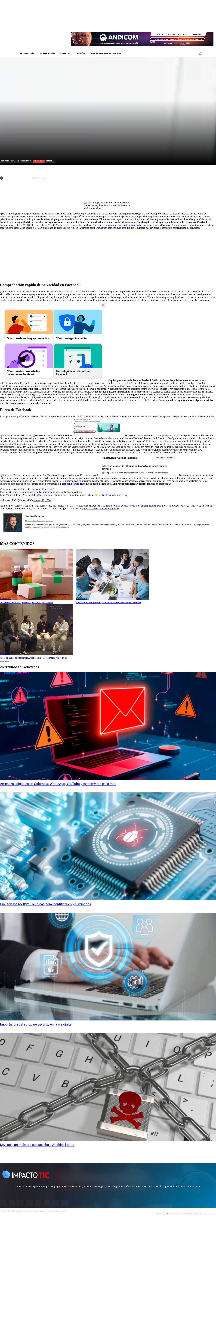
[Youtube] (181, 25)
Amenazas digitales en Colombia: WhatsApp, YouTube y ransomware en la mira (58, 784)
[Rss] (193, 25)
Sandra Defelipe (16, 177)
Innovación (39, 161)
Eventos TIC (6, 653)
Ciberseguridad (24, 161)
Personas (50, 161)
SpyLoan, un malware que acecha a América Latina (37, 1145)
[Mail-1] (189, 25)
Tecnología (81, 598)
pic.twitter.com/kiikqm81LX (113, 495)
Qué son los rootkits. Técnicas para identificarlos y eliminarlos (45, 904)
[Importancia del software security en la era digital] (108, 966)
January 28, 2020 (42, 500)
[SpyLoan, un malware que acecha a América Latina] (108, 1087)
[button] (200, 53)
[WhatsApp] (39, 193)
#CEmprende (45, 489)
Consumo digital (8, 161)
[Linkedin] (177, 25)
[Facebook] (164, 25)
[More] (73, 193)
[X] (5, 193)
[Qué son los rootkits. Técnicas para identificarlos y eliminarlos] (108, 846)
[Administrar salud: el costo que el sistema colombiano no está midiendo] (112, 574)
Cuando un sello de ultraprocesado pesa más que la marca (26, 602)
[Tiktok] (185, 25)
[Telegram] (51, 193)
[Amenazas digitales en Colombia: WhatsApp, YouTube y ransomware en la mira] (108, 726)
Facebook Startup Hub (72, 483)
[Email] (62, 193)
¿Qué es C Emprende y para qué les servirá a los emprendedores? (124, 505)
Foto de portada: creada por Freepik (101, 508)
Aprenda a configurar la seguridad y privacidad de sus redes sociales (127, 225)
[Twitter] (173, 25)
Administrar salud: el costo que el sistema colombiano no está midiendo (108, 602)
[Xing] (43, 531)
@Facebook (43, 495)
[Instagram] (168, 25)
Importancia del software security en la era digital (36, 1024)
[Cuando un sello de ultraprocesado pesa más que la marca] (36, 574)
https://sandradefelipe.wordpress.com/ (39, 521)
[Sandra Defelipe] (2, 178)
